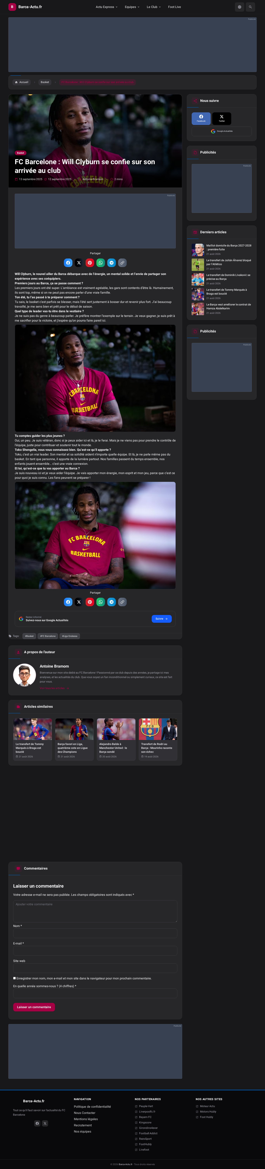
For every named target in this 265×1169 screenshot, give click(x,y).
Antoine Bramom (93, 179)
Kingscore (145, 1123)
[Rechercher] (250, 7)
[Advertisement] (125, 44)
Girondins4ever (148, 1128)
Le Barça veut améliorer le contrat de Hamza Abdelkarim (228, 306)
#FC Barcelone (47, 636)
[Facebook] (37, 1123)
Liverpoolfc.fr (147, 1112)
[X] (45, 1123)
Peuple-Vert (146, 1106)
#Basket (29, 636)
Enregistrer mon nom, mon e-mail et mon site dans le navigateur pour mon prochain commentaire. (84, 978)
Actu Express (105, 7)
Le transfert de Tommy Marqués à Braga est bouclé (226, 292)
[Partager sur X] (79, 262)
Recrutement (83, 1125)
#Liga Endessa (69, 636)
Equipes (130, 7)
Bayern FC (145, 1117)
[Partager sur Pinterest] (90, 262)
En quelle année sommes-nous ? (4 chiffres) (44, 986)
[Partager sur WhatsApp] (100, 262)
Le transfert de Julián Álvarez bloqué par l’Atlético (228, 262)
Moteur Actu (207, 1106)
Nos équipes (82, 1131)
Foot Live (174, 7)
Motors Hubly (208, 1112)
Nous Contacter (84, 1113)
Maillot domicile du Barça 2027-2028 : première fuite (228, 247)
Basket (20, 153)
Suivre (159, 619)
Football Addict (148, 1133)
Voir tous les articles (52, 688)
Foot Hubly (206, 1117)
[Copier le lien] (122, 262)
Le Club (152, 7)
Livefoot (144, 1150)
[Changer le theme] (239, 7)
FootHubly (145, 1144)
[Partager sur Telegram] (111, 262)
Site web (19, 961)
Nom (17, 926)
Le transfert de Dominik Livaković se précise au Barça (228, 277)
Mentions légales (86, 1119)
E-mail (18, 943)
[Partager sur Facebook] (68, 262)
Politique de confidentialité (92, 1106)
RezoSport (145, 1139)
